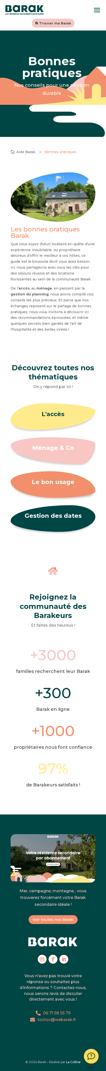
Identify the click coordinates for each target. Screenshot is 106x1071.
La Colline (73, 1062)
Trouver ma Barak (55, 23)
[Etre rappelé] (91, 1056)
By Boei (91, 1067)
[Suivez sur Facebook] (53, 959)
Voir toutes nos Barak (53, 919)
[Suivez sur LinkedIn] (63, 959)
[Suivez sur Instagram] (42, 959)
